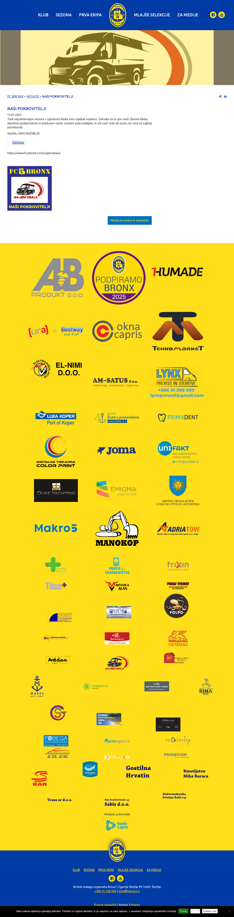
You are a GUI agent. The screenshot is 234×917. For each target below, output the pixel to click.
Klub (43, 14)
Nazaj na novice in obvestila (130, 220)
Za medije (187, 14)
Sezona (64, 14)
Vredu (183, 911)
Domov (18, 142)
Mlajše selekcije (152, 14)
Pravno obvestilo (105, 904)
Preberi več (209, 911)
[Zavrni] (229, 911)
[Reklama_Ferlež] (29, 188)
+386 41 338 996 (105, 891)
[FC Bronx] (117, 15)
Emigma (134, 904)
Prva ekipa (90, 14)
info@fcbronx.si (129, 891)
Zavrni (195, 911)
